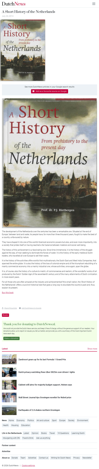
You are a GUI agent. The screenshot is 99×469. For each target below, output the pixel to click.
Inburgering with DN (11, 438)
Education (25, 425)
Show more (92, 349)
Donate (15, 458)
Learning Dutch (78, 433)
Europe (62, 420)
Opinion (35, 433)
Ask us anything (43, 438)
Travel (52, 433)
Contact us (43, 458)
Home (11, 420)
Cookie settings (28, 465)
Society (71, 420)
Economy (21, 420)
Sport (54, 420)
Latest (5, 348)
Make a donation (11, 338)
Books (5, 315)
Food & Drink (28, 438)
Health (5, 425)
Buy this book (8, 292)
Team (23, 458)
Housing (14, 425)
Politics (31, 420)
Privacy (76, 458)
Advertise (32, 458)
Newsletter (87, 458)
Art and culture (43, 420)
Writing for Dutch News (61, 458)
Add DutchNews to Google (31, 308)
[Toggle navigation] (94, 4)
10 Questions (63, 433)
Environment (82, 420)
